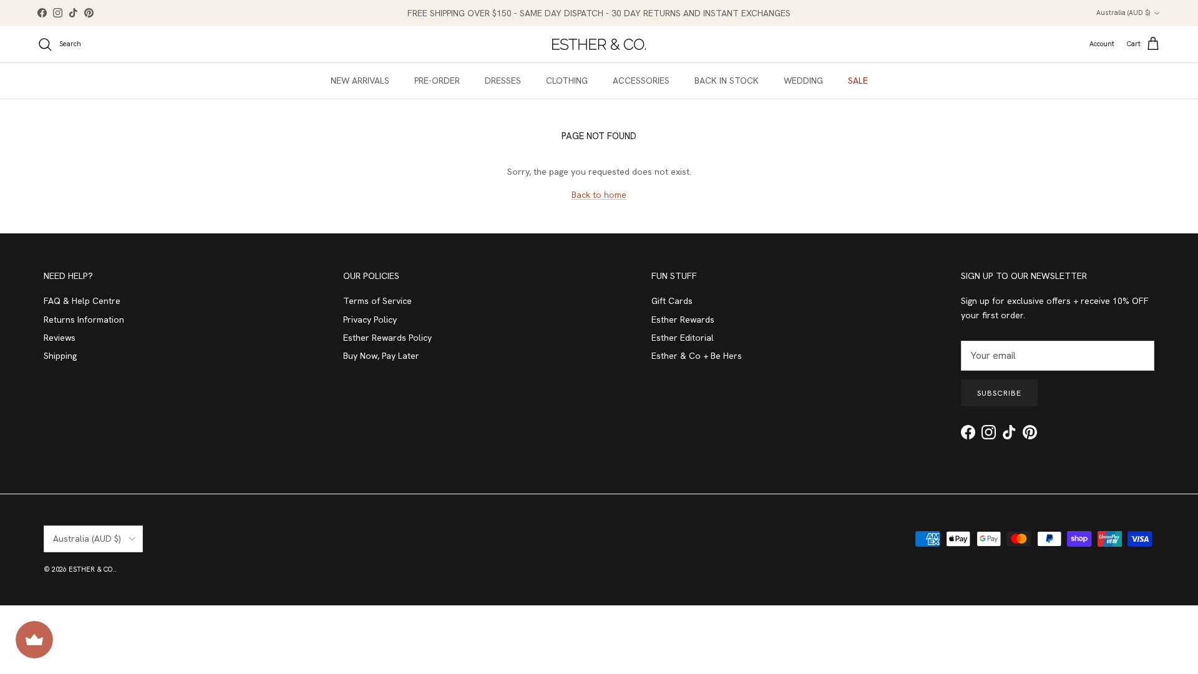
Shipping (60, 355)
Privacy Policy (370, 319)
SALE (858, 80)
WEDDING (803, 80)
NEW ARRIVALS (360, 80)
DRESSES (503, 80)
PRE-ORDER (437, 80)
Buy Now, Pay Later (381, 355)
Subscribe (999, 393)
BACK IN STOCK (726, 80)
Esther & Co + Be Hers (696, 355)
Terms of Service (377, 300)
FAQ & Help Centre (82, 300)
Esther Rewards (682, 319)
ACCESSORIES (641, 80)
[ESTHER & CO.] (599, 44)
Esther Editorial (682, 337)
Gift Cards (672, 300)
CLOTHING (567, 80)
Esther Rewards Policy (387, 337)
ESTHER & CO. (92, 569)
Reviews (59, 337)
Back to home (599, 194)
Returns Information (84, 319)
